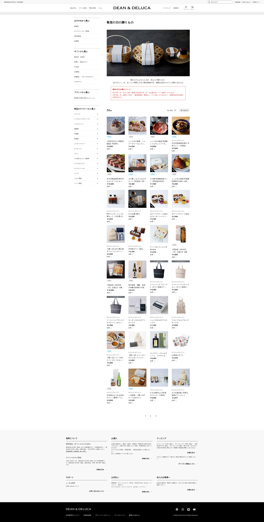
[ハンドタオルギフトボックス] (159, 305)
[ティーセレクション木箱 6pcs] (159, 234)
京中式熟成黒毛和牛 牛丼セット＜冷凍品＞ (180, 144)
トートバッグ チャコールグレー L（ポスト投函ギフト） (115, 322)
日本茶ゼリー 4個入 (136, 249)
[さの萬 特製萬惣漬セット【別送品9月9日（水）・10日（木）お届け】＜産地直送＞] (159, 163)
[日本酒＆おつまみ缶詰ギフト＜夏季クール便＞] (116, 378)
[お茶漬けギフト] (181, 340)
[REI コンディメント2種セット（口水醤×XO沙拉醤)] (116, 199)
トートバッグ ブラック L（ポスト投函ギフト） (159, 287)
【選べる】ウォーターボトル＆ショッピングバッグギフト (137, 357)
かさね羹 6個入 (134, 214)
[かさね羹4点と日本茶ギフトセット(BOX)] (159, 378)
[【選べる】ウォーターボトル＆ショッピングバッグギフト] (137, 340)
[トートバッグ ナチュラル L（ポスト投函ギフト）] (181, 269)
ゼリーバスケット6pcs (180, 214)
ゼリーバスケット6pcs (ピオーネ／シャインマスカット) (159, 216)
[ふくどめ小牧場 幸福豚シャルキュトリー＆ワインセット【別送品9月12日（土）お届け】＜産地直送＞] (159, 126)
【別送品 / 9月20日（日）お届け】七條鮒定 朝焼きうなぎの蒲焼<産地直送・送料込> (180, 253)
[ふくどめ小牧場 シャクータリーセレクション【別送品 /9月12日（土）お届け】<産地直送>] (137, 126)
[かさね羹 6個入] (137, 199)
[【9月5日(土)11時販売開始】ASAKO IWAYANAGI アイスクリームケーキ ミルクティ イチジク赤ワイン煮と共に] (116, 126)
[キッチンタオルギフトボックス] (137, 305)
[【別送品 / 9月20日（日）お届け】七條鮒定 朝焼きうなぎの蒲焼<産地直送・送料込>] (181, 234)
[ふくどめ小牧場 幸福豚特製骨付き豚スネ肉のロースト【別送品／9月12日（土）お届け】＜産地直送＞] (181, 163)
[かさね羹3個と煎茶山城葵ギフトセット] (181, 378)
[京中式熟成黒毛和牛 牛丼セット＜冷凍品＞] (181, 126)
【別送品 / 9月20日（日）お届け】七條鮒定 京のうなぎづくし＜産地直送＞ (115, 289)
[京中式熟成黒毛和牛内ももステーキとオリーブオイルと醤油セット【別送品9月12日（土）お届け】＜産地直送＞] (116, 163)
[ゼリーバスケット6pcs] (181, 199)
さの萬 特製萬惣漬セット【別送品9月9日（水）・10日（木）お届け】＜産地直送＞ (159, 182)
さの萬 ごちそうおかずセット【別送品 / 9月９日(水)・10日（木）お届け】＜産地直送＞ (137, 182)
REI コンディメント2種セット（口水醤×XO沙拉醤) (115, 216)
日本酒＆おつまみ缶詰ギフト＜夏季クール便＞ (115, 397)
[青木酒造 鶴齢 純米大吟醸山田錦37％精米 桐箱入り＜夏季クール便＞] (137, 269)
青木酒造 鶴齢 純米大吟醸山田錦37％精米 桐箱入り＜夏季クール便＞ (137, 289)
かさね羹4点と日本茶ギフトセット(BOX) (158, 393)
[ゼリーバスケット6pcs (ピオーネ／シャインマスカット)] (159, 199)
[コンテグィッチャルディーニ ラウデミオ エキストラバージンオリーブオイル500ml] (159, 340)
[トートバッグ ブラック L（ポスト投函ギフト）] (159, 269)
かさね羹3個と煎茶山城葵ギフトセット (180, 393)
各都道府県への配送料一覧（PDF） (76, 451)
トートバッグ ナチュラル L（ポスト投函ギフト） (180, 287)
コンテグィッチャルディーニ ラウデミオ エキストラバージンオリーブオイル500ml (158, 357)
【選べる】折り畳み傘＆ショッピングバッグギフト (115, 251)
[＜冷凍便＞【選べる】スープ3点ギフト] (137, 378)
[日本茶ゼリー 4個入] (137, 234)
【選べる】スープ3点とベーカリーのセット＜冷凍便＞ (115, 360)
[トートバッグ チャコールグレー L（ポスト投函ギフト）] (116, 305)
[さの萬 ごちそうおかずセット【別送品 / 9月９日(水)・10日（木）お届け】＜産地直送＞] (137, 163)
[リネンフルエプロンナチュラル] (181, 305)
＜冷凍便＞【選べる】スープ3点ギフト (137, 396)
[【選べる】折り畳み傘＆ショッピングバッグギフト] (116, 234)
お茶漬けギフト (178, 355)
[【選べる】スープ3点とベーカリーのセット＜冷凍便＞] (116, 340)
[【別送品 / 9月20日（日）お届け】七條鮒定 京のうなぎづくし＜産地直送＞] (116, 269)
